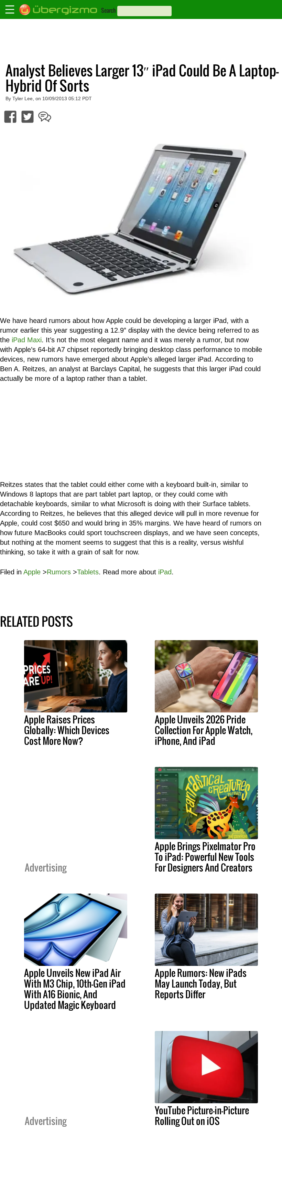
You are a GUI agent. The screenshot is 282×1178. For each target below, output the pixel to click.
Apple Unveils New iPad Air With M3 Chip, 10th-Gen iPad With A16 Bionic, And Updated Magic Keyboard (75, 989)
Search (108, 10)
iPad (165, 572)
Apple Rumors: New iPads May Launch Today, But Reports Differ (201, 983)
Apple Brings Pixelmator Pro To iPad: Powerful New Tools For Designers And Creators (205, 856)
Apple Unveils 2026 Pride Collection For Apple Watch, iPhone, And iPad (203, 730)
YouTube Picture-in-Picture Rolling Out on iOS (202, 1115)
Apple (32, 572)
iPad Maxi (27, 340)
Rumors (59, 572)
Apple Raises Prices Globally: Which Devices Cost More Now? (66, 730)
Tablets (88, 572)
